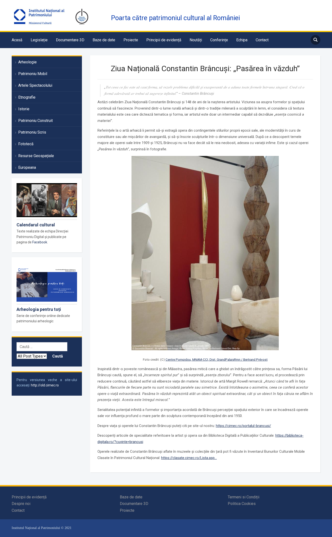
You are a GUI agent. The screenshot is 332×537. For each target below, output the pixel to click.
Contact (262, 40)
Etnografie (26, 97)
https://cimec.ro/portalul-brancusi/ (243, 426)
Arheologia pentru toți (39, 309)
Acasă (17, 40)
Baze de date (104, 40)
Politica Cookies (242, 503)
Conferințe (219, 40)
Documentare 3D (70, 40)
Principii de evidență (163, 40)
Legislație (39, 40)
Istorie (23, 109)
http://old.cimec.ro (45, 385)
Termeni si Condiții (243, 497)
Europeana (27, 167)
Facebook (39, 242)
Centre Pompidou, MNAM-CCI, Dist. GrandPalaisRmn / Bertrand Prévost (217, 359)
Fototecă (26, 144)
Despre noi (21, 503)
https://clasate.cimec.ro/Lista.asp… (189, 458)
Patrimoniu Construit (35, 120)
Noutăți (196, 40)
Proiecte (130, 40)
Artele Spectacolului (35, 85)
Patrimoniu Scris (32, 132)
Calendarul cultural (36, 224)
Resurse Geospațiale (36, 155)
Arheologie (27, 62)
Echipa (241, 40)
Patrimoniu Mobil (32, 73)
